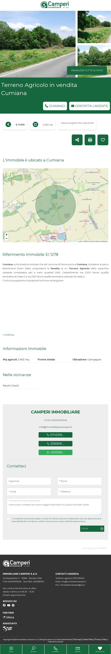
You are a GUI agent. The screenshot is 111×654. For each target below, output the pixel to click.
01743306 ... (57, 434)
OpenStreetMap (94, 241)
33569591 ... (57, 443)
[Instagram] (13, 605)
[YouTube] (8, 605)
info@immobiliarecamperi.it (55, 427)
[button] (8, 335)
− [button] (6, 238)
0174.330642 (78, 578)
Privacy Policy (101, 639)
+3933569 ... (57, 452)
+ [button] (6, 234)
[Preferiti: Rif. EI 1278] (103, 140)
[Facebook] (4, 605)
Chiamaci (57, 106)
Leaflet (80, 241)
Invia (84, 528)
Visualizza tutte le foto (87, 70)
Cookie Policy (88, 639)
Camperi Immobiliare (55, 412)
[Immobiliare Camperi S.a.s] (56, 4)
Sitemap (77, 639)
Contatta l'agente (91, 106)
